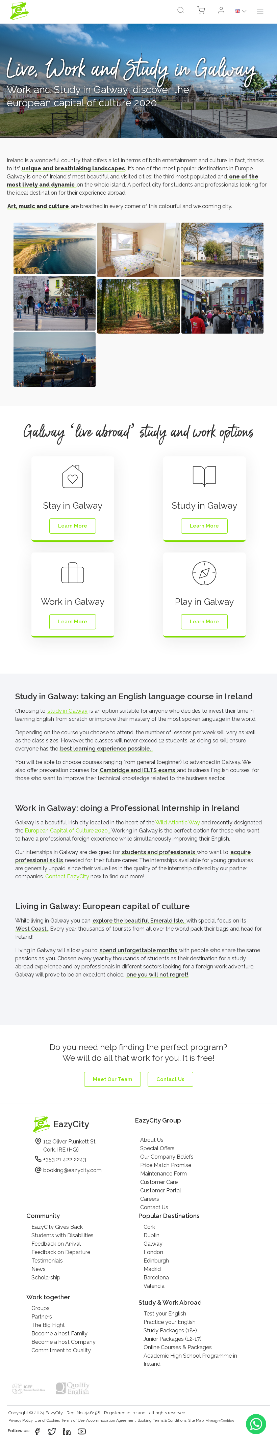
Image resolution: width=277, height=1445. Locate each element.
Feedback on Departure (60, 1252)
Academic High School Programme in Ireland (190, 1360)
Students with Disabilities (62, 1235)
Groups (40, 1308)
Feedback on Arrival (56, 1244)
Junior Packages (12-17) (173, 1339)
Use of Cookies (47, 1420)
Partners (41, 1316)
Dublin (151, 1235)
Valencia (154, 1286)
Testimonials (47, 1260)
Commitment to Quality (61, 1350)
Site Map (196, 1420)
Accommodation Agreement (111, 1420)
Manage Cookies (219, 1421)
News (38, 1269)
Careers (149, 1199)
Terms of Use (72, 1420)
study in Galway (67, 711)
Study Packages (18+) (170, 1330)
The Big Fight (48, 1325)
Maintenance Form (163, 1173)
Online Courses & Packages (178, 1347)
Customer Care (159, 1182)
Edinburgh (156, 1260)
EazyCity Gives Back (57, 1227)
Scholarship (45, 1277)
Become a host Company (63, 1342)
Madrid (152, 1269)
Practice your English (170, 1322)
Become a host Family (59, 1333)
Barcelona (156, 1277)
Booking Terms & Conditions (161, 1420)
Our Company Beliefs (167, 1157)
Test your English (165, 1313)
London (153, 1252)
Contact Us (154, 1207)
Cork (149, 1227)
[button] (221, 11)
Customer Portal (160, 1190)
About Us (151, 1140)
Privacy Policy (20, 1420)
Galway (153, 1244)
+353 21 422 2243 (64, 1159)
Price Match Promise (165, 1165)
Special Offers (157, 1148)
